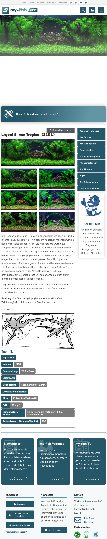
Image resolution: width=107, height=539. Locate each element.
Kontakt (23, 3)
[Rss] (86, 3)
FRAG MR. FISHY (91, 223)
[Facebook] (71, 3)
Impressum (63, 3)
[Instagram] (76, 3)
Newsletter (40, 3)
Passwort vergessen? (16, 531)
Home (19, 114)
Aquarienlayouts (35, 114)
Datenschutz (51, 3)
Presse (31, 3)
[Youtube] (81, 3)
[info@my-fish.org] (77, 519)
